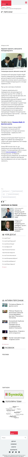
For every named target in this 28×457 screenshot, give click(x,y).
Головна (3, 7)
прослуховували (11, 152)
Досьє (13, 441)
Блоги (13, 447)
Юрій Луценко (6, 191)
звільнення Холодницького (9, 197)
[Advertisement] (14, 29)
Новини (13, 444)
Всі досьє (4, 267)
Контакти (13, 450)
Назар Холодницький (17, 191)
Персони (8, 7)
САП (4, 194)
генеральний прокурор (13, 194)
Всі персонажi (5, 344)
